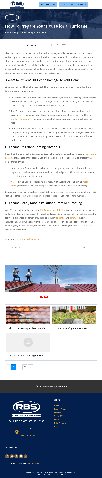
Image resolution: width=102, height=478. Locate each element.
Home (56, 405)
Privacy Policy (50, 474)
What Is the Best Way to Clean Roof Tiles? (28, 319)
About (56, 419)
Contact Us (58, 416)
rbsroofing (32, 45)
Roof (19, 239)
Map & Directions (27, 435)
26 (25, 367)
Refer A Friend (60, 423)
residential (60, 217)
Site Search (61, 474)
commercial (75, 217)
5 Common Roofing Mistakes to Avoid (74, 319)
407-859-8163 (83, 225)
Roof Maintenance (30, 239)
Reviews (57, 412)
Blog (56, 426)
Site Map (39, 474)
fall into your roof (23, 118)
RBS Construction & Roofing (53, 210)
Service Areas (60, 409)
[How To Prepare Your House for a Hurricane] (51, 278)
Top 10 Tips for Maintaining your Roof (28, 346)
